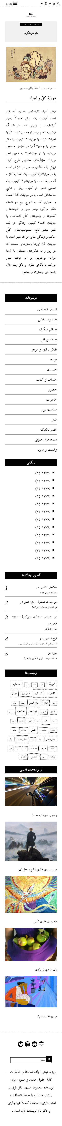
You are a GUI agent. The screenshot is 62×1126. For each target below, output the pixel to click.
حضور (53, 389)
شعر (54, 419)
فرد (40, 739)
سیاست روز (49, 409)
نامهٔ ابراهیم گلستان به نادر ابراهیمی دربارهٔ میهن (38, 644)
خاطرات (51, 399)
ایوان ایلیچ (34, 702)
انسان (38, 693)
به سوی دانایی (47, 319)
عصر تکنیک (48, 429)
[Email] (54, 3)
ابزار (42, 684)
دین (21, 720)
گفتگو (23, 757)
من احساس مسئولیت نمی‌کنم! (44, 607)
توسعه (53, 359)
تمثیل (44, 712)
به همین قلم (49, 339)
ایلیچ (54, 703)
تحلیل (53, 712)
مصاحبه (34, 748)
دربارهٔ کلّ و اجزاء (43, 98)
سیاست (43, 730)
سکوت (53, 730)
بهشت (22, 703)
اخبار (34, 684)
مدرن (33, 739)
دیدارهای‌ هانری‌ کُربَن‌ (45, 921)
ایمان (46, 703)
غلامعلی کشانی (48, 587)
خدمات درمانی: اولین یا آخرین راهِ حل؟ (40, 658)
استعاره (17, 683)
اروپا (27, 684)
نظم (25, 748)
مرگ (11, 739)
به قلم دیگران (48, 329)
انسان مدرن (26, 694)
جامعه (21, 711)
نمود (18, 748)
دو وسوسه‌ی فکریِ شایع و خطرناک (38, 869)
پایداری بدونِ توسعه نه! (44, 815)
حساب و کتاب (46, 379)
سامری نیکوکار (51, 629)
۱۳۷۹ (46, 472)
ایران (14, 693)
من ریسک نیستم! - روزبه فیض (40, 602)
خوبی (30, 721)
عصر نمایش (50, 739)
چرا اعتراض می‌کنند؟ (48, 593)
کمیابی (34, 756)
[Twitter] (42, 3)
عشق (14, 730)
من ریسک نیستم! (47, 1016)
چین (43, 757)
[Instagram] (46, 3)
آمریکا (51, 683)
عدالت (23, 730)
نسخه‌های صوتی (46, 439)
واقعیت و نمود (47, 449)
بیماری (14, 703)
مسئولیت (53, 748)
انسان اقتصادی (47, 309)
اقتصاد (51, 693)
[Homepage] (50, 3)
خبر (46, 720)
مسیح (44, 748)
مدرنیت (22, 739)
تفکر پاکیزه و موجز (29, 88)
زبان (13, 721)
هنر (11, 748)
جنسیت (52, 369)
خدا (38, 721)
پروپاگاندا (52, 757)
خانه (54, 721)
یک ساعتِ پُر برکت (46, 970)
